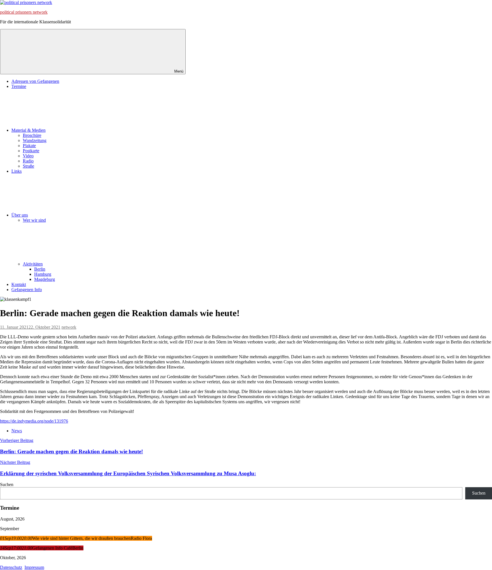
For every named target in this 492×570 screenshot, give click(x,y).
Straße (28, 166)
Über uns (19, 215)
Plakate (29, 145)
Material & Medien (28, 130)
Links (16, 171)
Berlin (39, 269)
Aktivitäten (33, 264)
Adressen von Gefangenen (35, 81)
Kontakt (18, 284)
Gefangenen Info (26, 289)
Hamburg (42, 274)
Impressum (34, 567)
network (69, 327)
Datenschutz (11, 567)
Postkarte (31, 150)
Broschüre (32, 135)
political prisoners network (24, 12)
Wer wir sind (34, 220)
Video (28, 155)
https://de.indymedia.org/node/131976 (34, 421)
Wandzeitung (34, 140)
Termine (18, 86)
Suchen (6, 484)
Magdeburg (44, 279)
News (16, 430)
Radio (28, 161)
